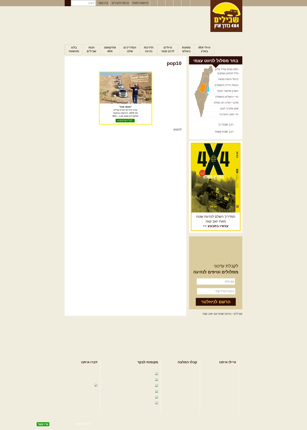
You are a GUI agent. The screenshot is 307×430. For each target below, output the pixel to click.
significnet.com (83, 424)
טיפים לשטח (189, 385)
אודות (94, 368)
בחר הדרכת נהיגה (225, 379)
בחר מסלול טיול (226, 368)
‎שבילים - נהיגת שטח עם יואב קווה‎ (222, 313)
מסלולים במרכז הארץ (184, 373)
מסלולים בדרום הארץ (184, 379)
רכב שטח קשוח (224, 131)
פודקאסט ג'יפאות (123, 391)
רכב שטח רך (225, 124)
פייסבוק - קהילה (126, 373)
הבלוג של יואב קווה (120, 385)
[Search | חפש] (68, 3)
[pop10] (125, 98)
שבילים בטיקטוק (144, 406)
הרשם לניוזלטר (215, 301)
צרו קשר (103, 2)
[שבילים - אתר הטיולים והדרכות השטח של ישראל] (226, 16)
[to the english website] (185, 3)
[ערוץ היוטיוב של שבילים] (170, 3)
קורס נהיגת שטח (226, 385)
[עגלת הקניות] (178, 3)
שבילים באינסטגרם (119, 397)
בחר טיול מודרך (226, 373)
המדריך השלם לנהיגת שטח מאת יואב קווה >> (215, 221)
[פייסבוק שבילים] (154, 3)
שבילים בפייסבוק (143, 368)
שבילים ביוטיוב (128, 379)
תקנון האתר (90, 379)
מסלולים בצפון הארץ (184, 368)
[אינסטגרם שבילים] (162, 3)
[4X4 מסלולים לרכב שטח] (216, 177)
